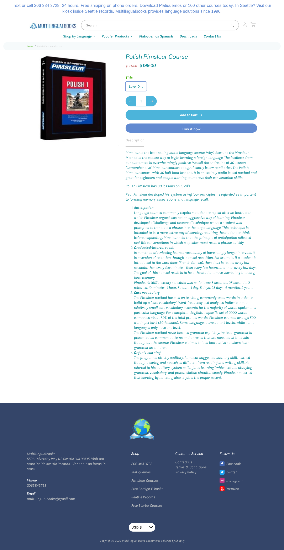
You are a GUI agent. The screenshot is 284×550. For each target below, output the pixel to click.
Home (30, 46)
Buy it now (191, 129)
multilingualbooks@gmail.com (51, 498)
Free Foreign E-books (147, 488)
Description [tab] (135, 140)
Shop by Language (77, 36)
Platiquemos (141, 472)
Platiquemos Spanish (156, 36)
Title (129, 77)
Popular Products (115, 36)
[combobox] (154, 25)
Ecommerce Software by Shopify (165, 541)
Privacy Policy (185, 472)
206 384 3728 (141, 463)
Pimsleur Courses (145, 480)
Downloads (188, 36)
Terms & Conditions (191, 467)
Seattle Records (143, 497)
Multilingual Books (134, 541)
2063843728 (36, 485)
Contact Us (212, 36)
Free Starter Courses (147, 505)
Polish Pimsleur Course (49, 46)
